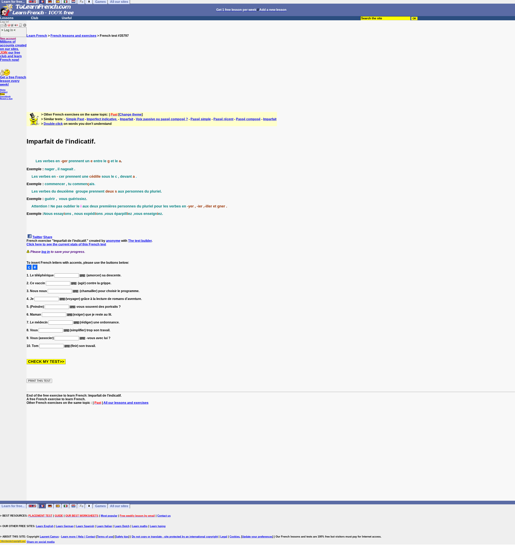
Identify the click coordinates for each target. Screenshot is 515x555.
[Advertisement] (270, 73)
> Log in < (8, 30)
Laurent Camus (49, 536)
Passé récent (223, 119)
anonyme (113, 240)
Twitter (37, 237)
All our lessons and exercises (125, 402)
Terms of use (105, 536)
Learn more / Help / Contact (78, 536)
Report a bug (6, 98)
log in (45, 251)
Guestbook (5, 96)
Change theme (130, 114)
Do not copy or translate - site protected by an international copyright (175, 536)
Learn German (65, 526)
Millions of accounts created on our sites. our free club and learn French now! (13, 51)
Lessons (6, 18)
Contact (3, 92)
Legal (223, 536)
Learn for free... (13, 506)
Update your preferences (257, 536)
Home (3, 90)
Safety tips (122, 536)
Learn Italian (104, 526)
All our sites (119, 506)
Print (2, 94)
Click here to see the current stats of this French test (66, 244)
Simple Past (75, 119)
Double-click (53, 123)
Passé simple (201, 119)
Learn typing (158, 526)
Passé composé (248, 119)
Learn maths (139, 526)
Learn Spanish (85, 526)
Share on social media (41, 541)
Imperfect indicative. (102, 119)
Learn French (37, 35)
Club (34, 18)
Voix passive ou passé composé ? (162, 119)
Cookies (235, 536)
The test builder (140, 240)
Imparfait (126, 119)
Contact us (164, 515)
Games (100, 506)
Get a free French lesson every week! (13, 81)
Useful (67, 18)
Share (47, 237)
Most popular (109, 515)
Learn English (45, 526)
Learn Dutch (122, 526)
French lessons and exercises (73, 35)
